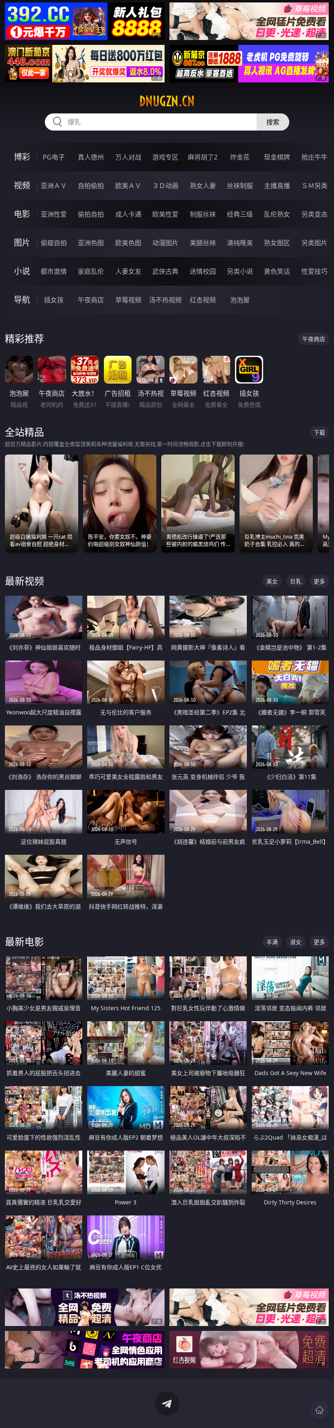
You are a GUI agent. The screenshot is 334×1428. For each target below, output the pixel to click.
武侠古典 (165, 271)
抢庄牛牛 (314, 157)
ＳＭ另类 (314, 185)
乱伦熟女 (277, 214)
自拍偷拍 (91, 185)
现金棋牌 (277, 157)
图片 (22, 242)
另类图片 (314, 242)
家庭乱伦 (91, 271)
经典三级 (240, 214)
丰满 (272, 942)
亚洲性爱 (54, 214)
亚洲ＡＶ (54, 185)
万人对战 (128, 157)
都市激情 (54, 271)
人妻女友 (128, 271)
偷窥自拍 (54, 242)
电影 (22, 214)
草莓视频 (128, 299)
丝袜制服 (240, 185)
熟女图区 (277, 242)
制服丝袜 (203, 214)
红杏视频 (203, 299)
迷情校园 (203, 271)
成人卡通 (128, 214)
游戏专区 (165, 157)
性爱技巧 (314, 271)
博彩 (22, 156)
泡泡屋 (240, 299)
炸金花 (240, 157)
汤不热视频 (165, 299)
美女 (272, 581)
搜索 (272, 122)
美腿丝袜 (203, 242)
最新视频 (24, 581)
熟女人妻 (203, 185)
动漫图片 (165, 242)
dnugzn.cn (167, 101)
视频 (22, 185)
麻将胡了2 (203, 157)
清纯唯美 (240, 242)
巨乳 (295, 581)
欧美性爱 (165, 214)
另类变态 (314, 214)
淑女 (295, 942)
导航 (22, 299)
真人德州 (91, 157)
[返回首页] (319, 1410)
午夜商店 (91, 299)
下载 (319, 432)
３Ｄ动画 (165, 185)
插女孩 (54, 299)
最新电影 (24, 941)
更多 (319, 581)
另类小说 (240, 271)
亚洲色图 (91, 242)
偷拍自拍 (91, 214)
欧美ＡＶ (128, 185)
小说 (22, 271)
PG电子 (54, 157)
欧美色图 (128, 242)
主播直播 (277, 185)
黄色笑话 (277, 271)
